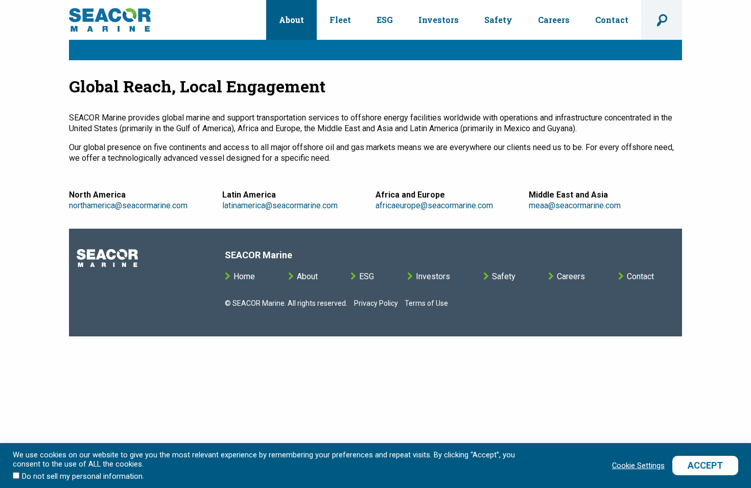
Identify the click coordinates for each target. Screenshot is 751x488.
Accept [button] (705, 465)
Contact (611, 19)
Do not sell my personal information (82, 476)
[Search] (661, 20)
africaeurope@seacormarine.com (434, 205)
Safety (498, 19)
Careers (554, 19)
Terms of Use (426, 303)
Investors (438, 19)
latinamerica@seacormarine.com (280, 205)
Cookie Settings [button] (638, 465)
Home (244, 276)
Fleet (340, 19)
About (291, 19)
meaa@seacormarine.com (575, 205)
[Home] (110, 20)
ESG (385, 19)
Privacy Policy (376, 303)
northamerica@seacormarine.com (128, 205)
